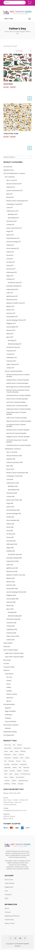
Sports (8, 701)
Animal (8, 681)
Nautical (12, 771)
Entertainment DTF (12, 238)
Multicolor (26, 767)
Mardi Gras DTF (11, 300)
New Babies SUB (13, 490)
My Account (9, 880)
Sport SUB (9, 609)
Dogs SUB (9, 503)
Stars (5, 777)
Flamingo (11, 761)
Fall (5, 761)
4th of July (7, 745)
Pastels (19, 771)
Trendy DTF (10, 354)
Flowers (18, 761)
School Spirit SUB (12, 599)
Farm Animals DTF (12, 248)
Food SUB (9, 531)
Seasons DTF (10, 330)
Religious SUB (11, 595)
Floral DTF (9, 255)
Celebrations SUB (12, 483)
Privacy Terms (10, 923)
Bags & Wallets (10, 711)
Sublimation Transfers (13, 449)
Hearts (15, 767)
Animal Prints (18, 748)
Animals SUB (10, 459)
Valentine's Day (23, 780)
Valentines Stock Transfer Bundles (18, 445)
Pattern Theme (11, 694)
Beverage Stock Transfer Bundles (18, 387)
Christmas (7, 758)
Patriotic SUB (10, 585)
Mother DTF (10, 310)
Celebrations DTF (12, 211)
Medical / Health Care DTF (15, 303)
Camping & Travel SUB (14, 476)
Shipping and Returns (12, 916)
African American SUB (14, 456)
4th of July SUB (11, 452)
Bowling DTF (12, 340)
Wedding (7, 783)
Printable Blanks (9, 704)
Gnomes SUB (10, 541)
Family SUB (10, 517)
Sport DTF (9, 337)
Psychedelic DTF (12, 317)
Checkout (8, 895)
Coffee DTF (10, 225)
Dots (21, 758)
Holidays (8, 718)
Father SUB (10, 524)
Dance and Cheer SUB (14, 500)
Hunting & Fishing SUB (13, 558)
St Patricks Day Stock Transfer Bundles (17, 441)
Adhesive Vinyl (9, 170)
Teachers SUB (11, 623)
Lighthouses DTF (12, 296)
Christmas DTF (11, 221)
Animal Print (8, 748)
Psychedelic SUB (12, 588)
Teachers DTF (11, 351)
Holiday (9, 691)
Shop (11, 31)
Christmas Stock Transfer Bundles (18, 395)
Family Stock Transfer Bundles (17, 406)
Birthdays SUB (13, 486)
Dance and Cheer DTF (14, 228)
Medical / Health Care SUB (15, 575)
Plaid (5, 774)
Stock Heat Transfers (11, 725)
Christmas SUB (11, 493)
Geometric (14, 764)
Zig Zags (20, 783)
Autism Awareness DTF (14, 190)
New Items (7, 660)
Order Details (9, 883)
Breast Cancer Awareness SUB (17, 473)
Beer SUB (9, 466)
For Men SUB (10, 534)
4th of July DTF (11, 180)
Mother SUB (10, 582)
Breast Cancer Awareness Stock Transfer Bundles (17, 391)
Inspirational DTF (12, 289)
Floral (8, 684)
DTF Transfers (10, 177)
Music (6, 771)
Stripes (12, 777)
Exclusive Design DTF (13, 242)
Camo (15, 754)
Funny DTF (9, 265)
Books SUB (10, 469)
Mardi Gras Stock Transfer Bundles (18, 421)
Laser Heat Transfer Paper (14, 657)
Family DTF (10, 245)
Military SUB (10, 578)
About (7, 908)
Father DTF (10, 252)
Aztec (6, 751)
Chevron (21, 754)
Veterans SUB (11, 633)
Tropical (13, 780)
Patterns (7, 670)
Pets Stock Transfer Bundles (16, 433)
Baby (11, 751)
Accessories (8, 167)
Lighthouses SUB (12, 568)
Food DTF (9, 259)
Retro (11, 774)
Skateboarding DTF (14, 344)
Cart (6, 891)
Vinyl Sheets (9, 674)
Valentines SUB (11, 629)
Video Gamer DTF (12, 364)
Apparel (8, 708)
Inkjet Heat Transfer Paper (14, 653)
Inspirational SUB (12, 561)
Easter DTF (10, 235)
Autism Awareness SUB (14, 462)
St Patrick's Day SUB (15, 554)
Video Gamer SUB (12, 636)
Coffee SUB (10, 496)
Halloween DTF (11, 272)
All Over (9, 677)
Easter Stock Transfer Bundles (17, 399)
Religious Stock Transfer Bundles (18, 437)
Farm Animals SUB (12, 520)
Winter (14, 783)
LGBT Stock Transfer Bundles (16, 418)
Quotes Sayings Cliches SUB (16, 592)
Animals (8, 728)
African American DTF (14, 184)
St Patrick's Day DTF (15, 282)
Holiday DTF (10, 279)
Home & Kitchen (10, 721)
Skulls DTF (9, 334)
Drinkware (8, 715)
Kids (20, 767)
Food (24, 761)
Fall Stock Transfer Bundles (16, 402)
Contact (8, 912)
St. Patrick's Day (25, 774)
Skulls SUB (9, 606)
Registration (9, 887)
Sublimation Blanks (10, 732)
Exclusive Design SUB (13, 514)
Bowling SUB (12, 612)
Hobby (8, 687)
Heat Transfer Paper (11, 650)
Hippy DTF (9, 276)
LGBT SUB (9, 565)
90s (14, 745)
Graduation (23, 764)
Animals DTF (10, 187)
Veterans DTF (11, 361)
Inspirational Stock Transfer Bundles (16, 413)
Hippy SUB (9, 548)
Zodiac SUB (10, 640)
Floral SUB (9, 527)
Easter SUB (10, 507)
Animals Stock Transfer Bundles (17, 380)
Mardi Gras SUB (11, 571)
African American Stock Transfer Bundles (18, 375)
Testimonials (9, 920)
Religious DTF (11, 323)
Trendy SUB (10, 626)
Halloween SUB (11, 544)
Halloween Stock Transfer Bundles (18, 409)
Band (16, 751)
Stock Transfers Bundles (13, 371)
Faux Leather (8, 643)
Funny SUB (10, 537)
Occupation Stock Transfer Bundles (16, 425)
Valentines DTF (11, 357)
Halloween (7, 767)
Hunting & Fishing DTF (13, 286)
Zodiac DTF (10, 368)
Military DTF (10, 306)
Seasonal (9, 698)
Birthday (22, 751)
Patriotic (26, 771)
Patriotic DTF (10, 313)
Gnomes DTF (10, 269)
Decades (15, 758)
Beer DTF (9, 194)
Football (6, 764)
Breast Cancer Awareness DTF (17, 201)
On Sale (6, 663)
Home (6, 31)
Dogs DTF (9, 231)
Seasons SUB (10, 602)
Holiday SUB (10, 551)
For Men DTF (10, 262)
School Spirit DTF (12, 327)
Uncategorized (9, 735)
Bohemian (7, 754)
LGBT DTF (9, 293)
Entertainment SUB (12, 510)
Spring (16, 774)
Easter (27, 758)
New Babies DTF (13, 218)
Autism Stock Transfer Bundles (17, 383)
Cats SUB (9, 479)
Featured (7, 646)
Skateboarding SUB (14, 616)
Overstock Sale (9, 667)
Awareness (27, 748)
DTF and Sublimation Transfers (14, 173)
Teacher (6, 780)
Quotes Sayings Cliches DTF (16, 320)
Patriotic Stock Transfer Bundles (17, 430)
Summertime (20, 777)
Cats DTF (9, 208)
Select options (30, 98)
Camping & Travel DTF (14, 204)
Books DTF (10, 197)
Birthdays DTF (13, 214)
